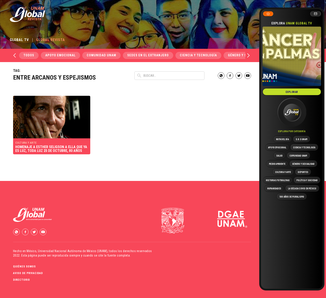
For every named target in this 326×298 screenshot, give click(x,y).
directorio (21, 279)
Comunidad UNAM (101, 55)
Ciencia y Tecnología (198, 55)
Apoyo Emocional (60, 55)
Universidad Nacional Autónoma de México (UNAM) (72, 251)
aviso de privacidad (28, 273)
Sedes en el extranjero (148, 55)
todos (29, 55)
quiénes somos (24, 266)
